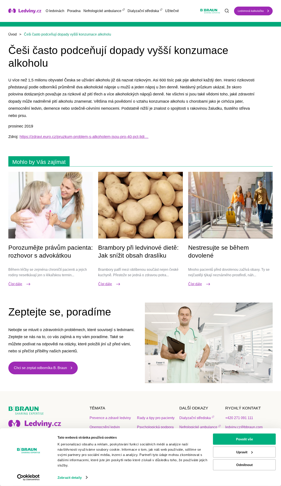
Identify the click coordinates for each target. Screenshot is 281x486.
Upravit (241, 452)
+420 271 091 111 (239, 418)
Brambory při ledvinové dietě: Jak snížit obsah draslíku (138, 251)
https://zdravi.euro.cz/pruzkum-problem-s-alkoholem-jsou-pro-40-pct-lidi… (84, 137)
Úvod (12, 34)
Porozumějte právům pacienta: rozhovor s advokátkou (50, 251)
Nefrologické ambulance (102, 11)
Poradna (74, 11)
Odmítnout (244, 465)
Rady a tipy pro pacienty (156, 418)
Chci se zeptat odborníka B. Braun (40, 368)
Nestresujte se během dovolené (218, 251)
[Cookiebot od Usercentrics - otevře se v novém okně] (28, 477)
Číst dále (15, 284)
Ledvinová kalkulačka (251, 11)
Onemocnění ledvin (105, 427)
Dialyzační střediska (143, 11)
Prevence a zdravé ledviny (110, 418)
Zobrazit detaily (70, 477)
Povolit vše (244, 439)
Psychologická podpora (155, 427)
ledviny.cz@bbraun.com (244, 427)
